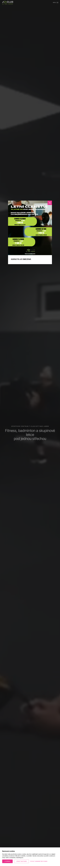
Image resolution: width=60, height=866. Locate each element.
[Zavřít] (50, 203)
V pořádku (7, 861)
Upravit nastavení (21, 861)
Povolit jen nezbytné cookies (38, 861)
